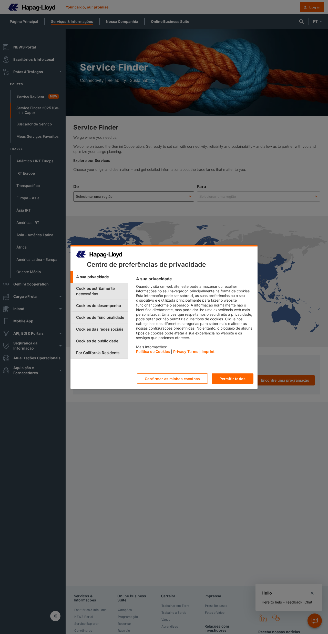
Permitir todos (232, 379)
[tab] (99, 277)
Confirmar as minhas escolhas (172, 379)
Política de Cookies (153, 351)
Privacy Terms (185, 351)
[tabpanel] (195, 316)
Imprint (208, 351)
